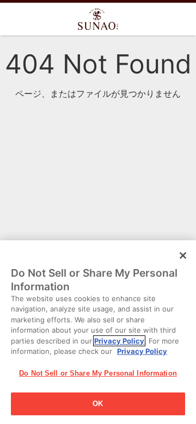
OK (98, 404)
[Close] (183, 255)
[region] (98, 332)
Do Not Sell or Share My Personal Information (98, 373)
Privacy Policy (119, 340)
